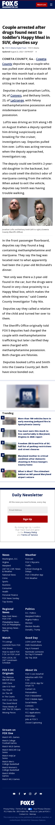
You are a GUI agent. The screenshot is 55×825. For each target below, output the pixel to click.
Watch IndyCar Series (9, 756)
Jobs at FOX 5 (31, 719)
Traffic (28, 565)
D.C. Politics (30, 613)
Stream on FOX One (9, 731)
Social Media (31, 702)
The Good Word (9, 703)
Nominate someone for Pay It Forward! (34, 653)
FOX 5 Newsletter (33, 695)
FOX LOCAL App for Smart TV (34, 684)
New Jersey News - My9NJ (11, 629)
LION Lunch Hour (33, 641)
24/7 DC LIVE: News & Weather (11, 570)
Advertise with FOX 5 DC (33, 678)
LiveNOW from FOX (11, 645)
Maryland (6, 565)
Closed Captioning (33, 722)
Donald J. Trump (32, 629)
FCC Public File (31, 709)
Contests (29, 705)
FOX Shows (7, 648)
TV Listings (7, 641)
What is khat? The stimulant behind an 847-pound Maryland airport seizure (34, 474)
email (41, 794)
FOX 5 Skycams (32, 562)
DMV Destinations (33, 645)
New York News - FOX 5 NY (10, 617)
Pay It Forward (32, 648)
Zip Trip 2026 (31, 657)
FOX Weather (31, 578)
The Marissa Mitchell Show (8, 678)
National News (9, 574)
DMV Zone (7, 683)
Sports (5, 581)
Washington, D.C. (10, 558)
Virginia (5, 562)
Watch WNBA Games (8, 774)
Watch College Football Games (9, 741)
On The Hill (7, 693)
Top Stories (7, 601)
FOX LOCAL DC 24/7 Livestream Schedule (9, 660)
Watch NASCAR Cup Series (11, 751)
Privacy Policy (30, 532)
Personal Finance (10, 595)
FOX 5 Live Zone (9, 700)
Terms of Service (29, 535)
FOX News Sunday (10, 598)
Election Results (32, 626)
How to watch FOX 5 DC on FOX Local (11, 653)
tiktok (35, 794)
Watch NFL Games (10, 737)
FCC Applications (32, 712)
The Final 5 (7, 690)
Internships (30, 716)
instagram (30, 794)
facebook (19, 794)
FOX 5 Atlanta (33, 48)
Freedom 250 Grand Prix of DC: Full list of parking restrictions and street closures (34, 446)
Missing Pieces (9, 712)
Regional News (7, 610)
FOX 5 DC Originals (8, 671)
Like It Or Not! (8, 686)
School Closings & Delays (33, 570)
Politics (30, 609)
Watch (6, 637)
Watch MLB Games (11, 746)
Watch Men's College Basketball (10, 762)
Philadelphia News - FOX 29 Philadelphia (11, 623)
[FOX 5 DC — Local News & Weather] (10, 4)
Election (28, 623)
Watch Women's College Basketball (10, 768)
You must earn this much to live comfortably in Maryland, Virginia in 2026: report (34, 434)
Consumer (7, 588)
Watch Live (41, 5)
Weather (30, 554)
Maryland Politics (33, 616)
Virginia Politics (32, 619)
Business (6, 585)
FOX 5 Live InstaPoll (34, 674)
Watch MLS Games (11, 779)
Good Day (31, 637)
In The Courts (8, 696)
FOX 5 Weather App (34, 574)
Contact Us (30, 689)
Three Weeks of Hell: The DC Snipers (11, 707)
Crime (5, 578)
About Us (31, 670)
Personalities (31, 692)
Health (5, 591)
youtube (14, 794)
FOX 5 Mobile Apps (34, 699)
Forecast (29, 558)
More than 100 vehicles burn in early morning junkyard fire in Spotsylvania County (34, 421)
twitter (25, 794)
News (5, 554)
